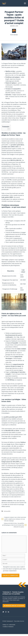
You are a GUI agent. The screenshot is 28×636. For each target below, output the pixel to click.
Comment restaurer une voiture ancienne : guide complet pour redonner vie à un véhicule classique (15, 519)
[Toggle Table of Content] (7, 129)
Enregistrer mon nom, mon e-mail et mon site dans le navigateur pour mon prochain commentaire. (14, 569)
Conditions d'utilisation (8, 626)
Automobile (7, 511)
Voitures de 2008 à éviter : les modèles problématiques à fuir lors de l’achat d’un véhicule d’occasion (13, 525)
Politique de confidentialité (9, 624)
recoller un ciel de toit (9, 504)
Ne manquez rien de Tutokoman (14, 605)
